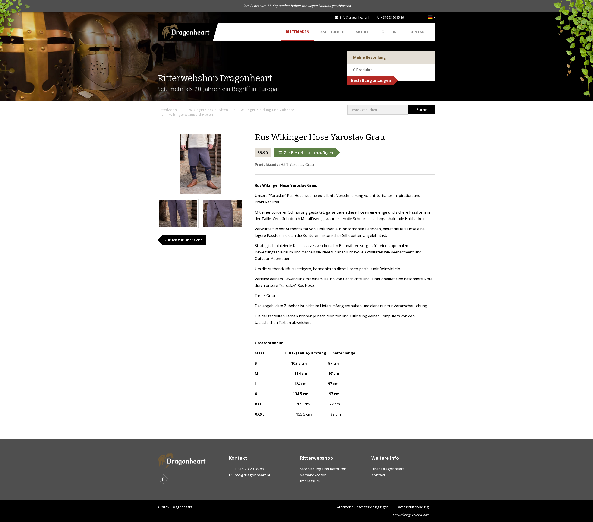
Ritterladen (297, 31)
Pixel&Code (420, 515)
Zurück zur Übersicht (183, 240)
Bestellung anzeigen (371, 80)
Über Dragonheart (387, 468)
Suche (421, 109)
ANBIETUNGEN (332, 31)
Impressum (310, 481)
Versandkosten (313, 475)
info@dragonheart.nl (354, 17)
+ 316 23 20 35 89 (392, 17)
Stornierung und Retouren (323, 468)
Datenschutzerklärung (413, 507)
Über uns (390, 31)
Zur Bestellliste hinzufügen (308, 152)
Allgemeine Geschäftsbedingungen (362, 507)
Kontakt (418, 31)
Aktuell (363, 31)
